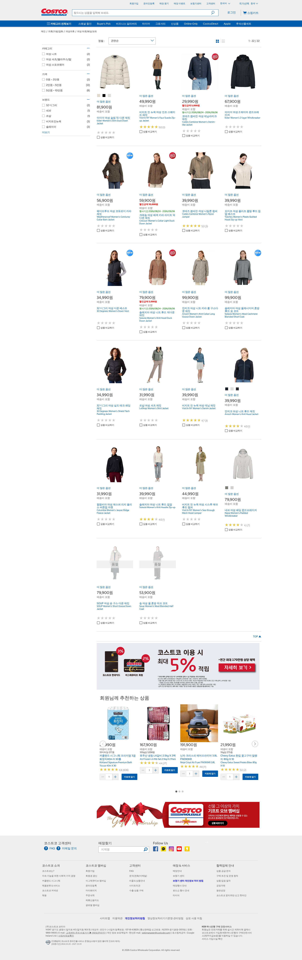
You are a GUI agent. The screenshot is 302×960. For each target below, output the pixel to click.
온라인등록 (91, 885)
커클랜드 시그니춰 (51, 880)
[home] (54, 12)
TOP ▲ (257, 636)
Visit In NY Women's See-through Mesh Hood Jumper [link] (198, 511)
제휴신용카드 (92, 900)
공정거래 (220, 885)
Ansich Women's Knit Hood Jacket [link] (241, 414)
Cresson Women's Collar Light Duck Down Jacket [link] (156, 222)
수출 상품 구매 (136, 890)
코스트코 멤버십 (96, 865)
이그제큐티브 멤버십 (96, 880)
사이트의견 (134, 885)
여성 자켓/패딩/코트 (87, 31)
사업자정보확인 (66, 935)
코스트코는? (48, 871)
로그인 (231, 12)
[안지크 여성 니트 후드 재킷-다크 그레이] (237, 389)
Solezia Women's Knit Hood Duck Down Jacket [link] (155, 319)
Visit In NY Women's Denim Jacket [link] (198, 408)
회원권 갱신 (91, 875)
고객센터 (135, 865)
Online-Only (191, 23)
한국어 (223, 3)
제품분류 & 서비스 (51, 885)
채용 (44, 895)
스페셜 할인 (85, 23)
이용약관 (117, 918)
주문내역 (90, 895)
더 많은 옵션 (104, 101)
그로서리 (160, 23)
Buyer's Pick (104, 23)
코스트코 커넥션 (50, 890)
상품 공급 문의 (223, 871)
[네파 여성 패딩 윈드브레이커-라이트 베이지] (232, 488)
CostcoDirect (210, 23)
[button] (214, 13)
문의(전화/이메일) (138, 875)
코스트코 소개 (51, 865)
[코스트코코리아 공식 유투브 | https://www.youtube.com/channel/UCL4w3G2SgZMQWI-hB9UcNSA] (179, 850)
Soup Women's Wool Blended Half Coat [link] (156, 607)
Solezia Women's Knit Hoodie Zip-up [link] (157, 507)
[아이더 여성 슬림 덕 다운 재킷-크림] (109, 96)
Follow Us (160, 843)
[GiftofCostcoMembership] (178, 826)
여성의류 (70, 31)
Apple (227, 23)
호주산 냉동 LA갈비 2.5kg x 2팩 (158, 755)
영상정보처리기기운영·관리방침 (165, 918)
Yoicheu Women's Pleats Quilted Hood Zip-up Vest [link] (241, 218)
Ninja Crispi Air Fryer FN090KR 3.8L (197, 762)
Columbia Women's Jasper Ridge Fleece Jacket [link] (113, 511)
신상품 (175, 23)
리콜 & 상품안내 (137, 880)
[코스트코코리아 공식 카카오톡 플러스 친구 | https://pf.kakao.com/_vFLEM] (163, 850)
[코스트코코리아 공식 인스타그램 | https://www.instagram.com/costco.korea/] (171, 850)
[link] (115, 88)
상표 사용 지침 (194, 918)
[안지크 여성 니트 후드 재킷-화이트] (232, 389)
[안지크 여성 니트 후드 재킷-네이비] (227, 389)
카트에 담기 (129, 777)
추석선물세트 (243, 23)
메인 (43, 31)
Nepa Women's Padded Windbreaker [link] (236, 514)
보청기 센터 (178, 875)
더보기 (46, 132)
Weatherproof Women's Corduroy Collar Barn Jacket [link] (113, 218)
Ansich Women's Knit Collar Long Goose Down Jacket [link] (198, 315)
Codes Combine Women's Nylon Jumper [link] (198, 215)
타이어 (146, 23)
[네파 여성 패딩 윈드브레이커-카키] (227, 488)
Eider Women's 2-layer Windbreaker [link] (242, 117)
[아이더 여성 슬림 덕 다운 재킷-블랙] (104, 96)
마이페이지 (91, 890)
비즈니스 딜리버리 (126, 23)
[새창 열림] (48, 943)
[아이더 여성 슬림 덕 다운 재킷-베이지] (99, 96)
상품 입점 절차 (223, 880)
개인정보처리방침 (135, 918)
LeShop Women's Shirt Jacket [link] (153, 408)
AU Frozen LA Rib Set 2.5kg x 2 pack (158, 759)
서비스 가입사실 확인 (212, 938)
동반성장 (220, 890)
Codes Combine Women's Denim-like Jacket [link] (198, 123)
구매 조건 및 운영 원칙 (227, 875)
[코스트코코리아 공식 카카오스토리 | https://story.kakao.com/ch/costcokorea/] (187, 850)
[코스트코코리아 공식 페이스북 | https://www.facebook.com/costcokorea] (156, 850)
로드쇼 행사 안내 (181, 890)
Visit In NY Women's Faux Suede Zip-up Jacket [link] (157, 119)
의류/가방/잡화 (55, 31)
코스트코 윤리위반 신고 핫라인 (231, 895)
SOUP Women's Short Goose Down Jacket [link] (114, 607)
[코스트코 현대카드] (178, 688)
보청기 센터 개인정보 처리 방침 (188, 880)
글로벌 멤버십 (92, 905)
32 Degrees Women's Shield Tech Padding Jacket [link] (113, 412)
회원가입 (90, 871)
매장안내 (177, 871)
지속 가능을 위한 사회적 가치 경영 (58, 875)
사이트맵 (105, 918)
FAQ (131, 871)
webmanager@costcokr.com (156, 932)
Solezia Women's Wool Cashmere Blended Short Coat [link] (241, 315)
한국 (253, 3)
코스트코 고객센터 (57, 843)
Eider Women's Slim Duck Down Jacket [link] (112, 122)
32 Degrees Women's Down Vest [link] (113, 311)
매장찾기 (105, 843)
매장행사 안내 (180, 885)
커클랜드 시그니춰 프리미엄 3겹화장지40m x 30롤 (118, 757)
